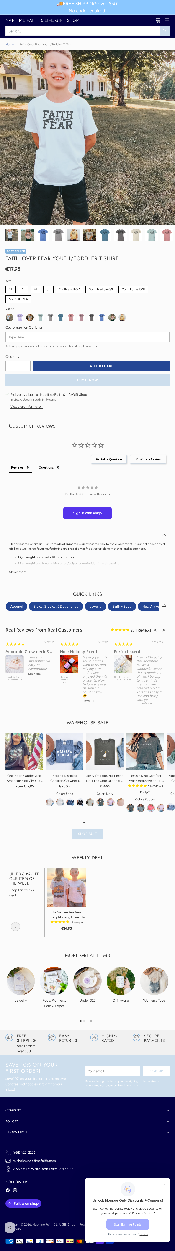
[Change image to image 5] (73, 235)
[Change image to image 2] (27, 235)
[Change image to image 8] (120, 235)
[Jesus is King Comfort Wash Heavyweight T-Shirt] (145, 751)
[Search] (165, 31)
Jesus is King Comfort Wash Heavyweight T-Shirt (145, 780)
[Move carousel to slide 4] (91, 1021)
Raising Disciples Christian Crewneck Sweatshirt (64, 780)
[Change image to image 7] (104, 235)
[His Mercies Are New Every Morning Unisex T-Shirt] (66, 887)
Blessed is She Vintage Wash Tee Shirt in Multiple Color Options (67, 682)
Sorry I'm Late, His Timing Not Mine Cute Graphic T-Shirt (105, 780)
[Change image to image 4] (58, 235)
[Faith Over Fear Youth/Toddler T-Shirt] (87, 137)
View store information (26, 406)
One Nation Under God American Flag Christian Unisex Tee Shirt (24, 780)
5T (48, 288)
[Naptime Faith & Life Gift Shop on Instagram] (15, 1191)
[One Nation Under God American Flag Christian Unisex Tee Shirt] (24, 751)
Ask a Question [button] (111, 459)
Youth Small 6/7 (69, 288)
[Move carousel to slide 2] (87, 822)
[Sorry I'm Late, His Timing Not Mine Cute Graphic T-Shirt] (105, 751)
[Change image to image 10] (151, 235)
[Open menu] (166, 20)
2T (11, 288)
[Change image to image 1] (11, 235)
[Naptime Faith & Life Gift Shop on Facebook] (7, 1191)
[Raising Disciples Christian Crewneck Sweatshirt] (64, 751)
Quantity (12, 356)
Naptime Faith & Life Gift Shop (54, 1224)
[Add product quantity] (26, 366)
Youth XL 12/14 (18, 298)
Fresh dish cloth (129, 651)
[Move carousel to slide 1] (84, 822)
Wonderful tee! (75, 651)
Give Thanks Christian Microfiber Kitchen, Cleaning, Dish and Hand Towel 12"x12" (122, 684)
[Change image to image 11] (166, 235)
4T (36, 288)
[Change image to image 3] (42, 235)
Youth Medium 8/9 (101, 288)
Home (9, 44)
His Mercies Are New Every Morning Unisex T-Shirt (67, 917)
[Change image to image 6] (89, 235)
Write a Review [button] (150, 459)
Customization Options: (23, 327)
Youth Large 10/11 (133, 288)
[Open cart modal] (157, 20)
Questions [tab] (46, 467)
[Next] (164, 606)
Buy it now (87, 380)
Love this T (16, 651)
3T (23, 288)
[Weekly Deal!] (15, 926)
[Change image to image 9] (135, 235)
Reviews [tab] (17, 467)
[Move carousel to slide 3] (91, 822)
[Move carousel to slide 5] (94, 1021)
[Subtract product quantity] (10, 366)
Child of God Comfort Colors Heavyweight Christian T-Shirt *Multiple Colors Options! (14, 683)
